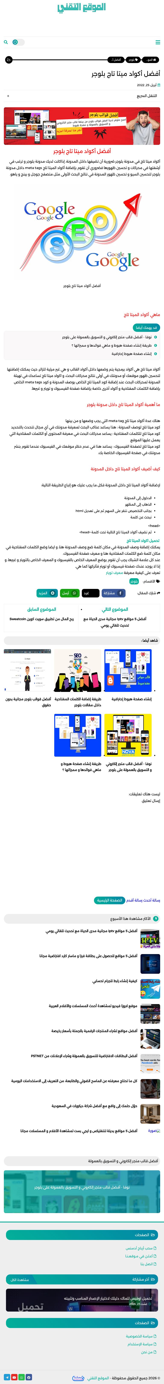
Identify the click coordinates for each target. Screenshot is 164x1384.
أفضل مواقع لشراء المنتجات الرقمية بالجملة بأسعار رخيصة (94, 1031)
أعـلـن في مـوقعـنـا (139, 1256)
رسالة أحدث (151, 900)
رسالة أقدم (134, 900)
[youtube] (14, 1377)
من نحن (147, 1352)
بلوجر (134, 581)
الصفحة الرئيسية (109, 900)
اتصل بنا (147, 1264)
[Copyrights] (78, 1378)
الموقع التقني (98, 1378)
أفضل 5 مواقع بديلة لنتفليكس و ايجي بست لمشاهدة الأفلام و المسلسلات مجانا (78, 1131)
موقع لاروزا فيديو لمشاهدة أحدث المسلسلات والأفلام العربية (93, 1006)
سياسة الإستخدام (140, 1344)
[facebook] (29, 1377)
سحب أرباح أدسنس (139, 1248)
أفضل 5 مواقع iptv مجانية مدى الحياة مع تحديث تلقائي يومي (91, 931)
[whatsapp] (21, 1377)
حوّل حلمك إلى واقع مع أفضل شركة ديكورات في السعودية (94, 1106)
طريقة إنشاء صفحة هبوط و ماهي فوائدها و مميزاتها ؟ (112, 345)
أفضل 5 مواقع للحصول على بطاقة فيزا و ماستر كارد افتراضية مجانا (88, 956)
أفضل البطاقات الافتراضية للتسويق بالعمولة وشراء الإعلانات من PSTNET (84, 1056)
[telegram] (7, 1377)
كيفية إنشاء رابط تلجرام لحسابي (114, 981)
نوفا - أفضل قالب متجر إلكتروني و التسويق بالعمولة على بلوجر (107, 337)
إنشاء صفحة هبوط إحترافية (132, 354)
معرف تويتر (114, 573)
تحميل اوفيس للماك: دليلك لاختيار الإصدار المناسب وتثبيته (108, 1298)
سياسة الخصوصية (139, 1336)
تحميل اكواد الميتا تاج (143, 541)
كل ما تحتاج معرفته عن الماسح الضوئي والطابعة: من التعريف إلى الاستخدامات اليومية (74, 1081)
